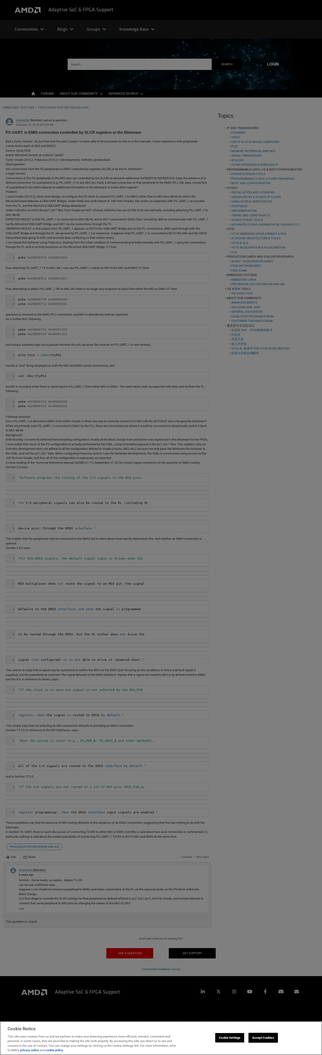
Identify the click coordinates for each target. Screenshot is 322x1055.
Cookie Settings (229, 1037)
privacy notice (29, 1050)
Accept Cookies (263, 1037)
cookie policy (54, 1050)
